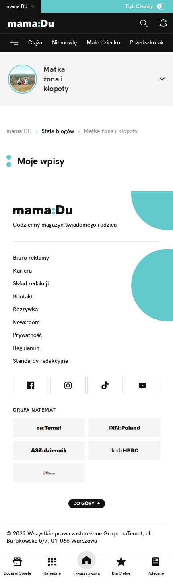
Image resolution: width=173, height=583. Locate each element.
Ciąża (35, 42)
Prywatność (27, 335)
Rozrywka (25, 309)
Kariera (22, 270)
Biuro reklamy (31, 257)
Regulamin (26, 348)
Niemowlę (64, 42)
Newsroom (26, 322)
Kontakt (23, 296)
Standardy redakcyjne (40, 361)
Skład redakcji (31, 283)
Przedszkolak (147, 42)
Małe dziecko (103, 42)
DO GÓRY (84, 503)
